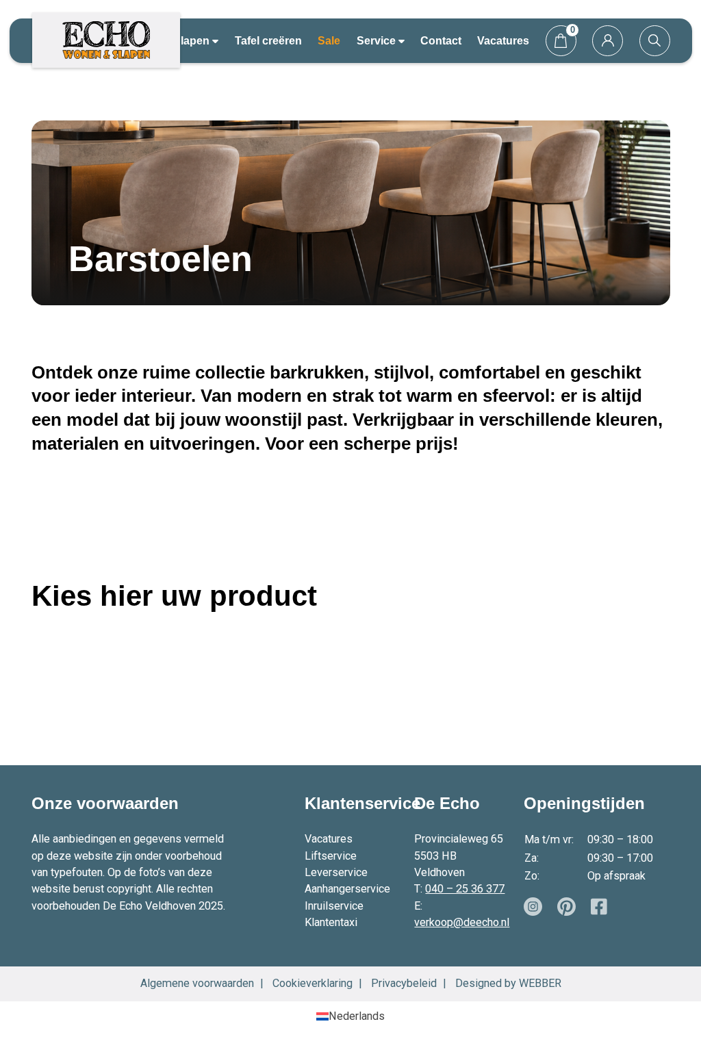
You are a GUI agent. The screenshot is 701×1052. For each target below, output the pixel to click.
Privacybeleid (404, 983)
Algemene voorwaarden (197, 983)
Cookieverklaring (312, 983)
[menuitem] (350, 1016)
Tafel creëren (268, 40)
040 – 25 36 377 (465, 888)
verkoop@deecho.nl (461, 922)
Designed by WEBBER (508, 983)
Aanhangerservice (347, 888)
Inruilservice (334, 905)
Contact (440, 40)
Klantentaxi (331, 922)
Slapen (192, 40)
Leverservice (336, 872)
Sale (329, 40)
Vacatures (503, 40)
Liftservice (331, 855)
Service (377, 40)
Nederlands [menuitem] (357, 1016)
